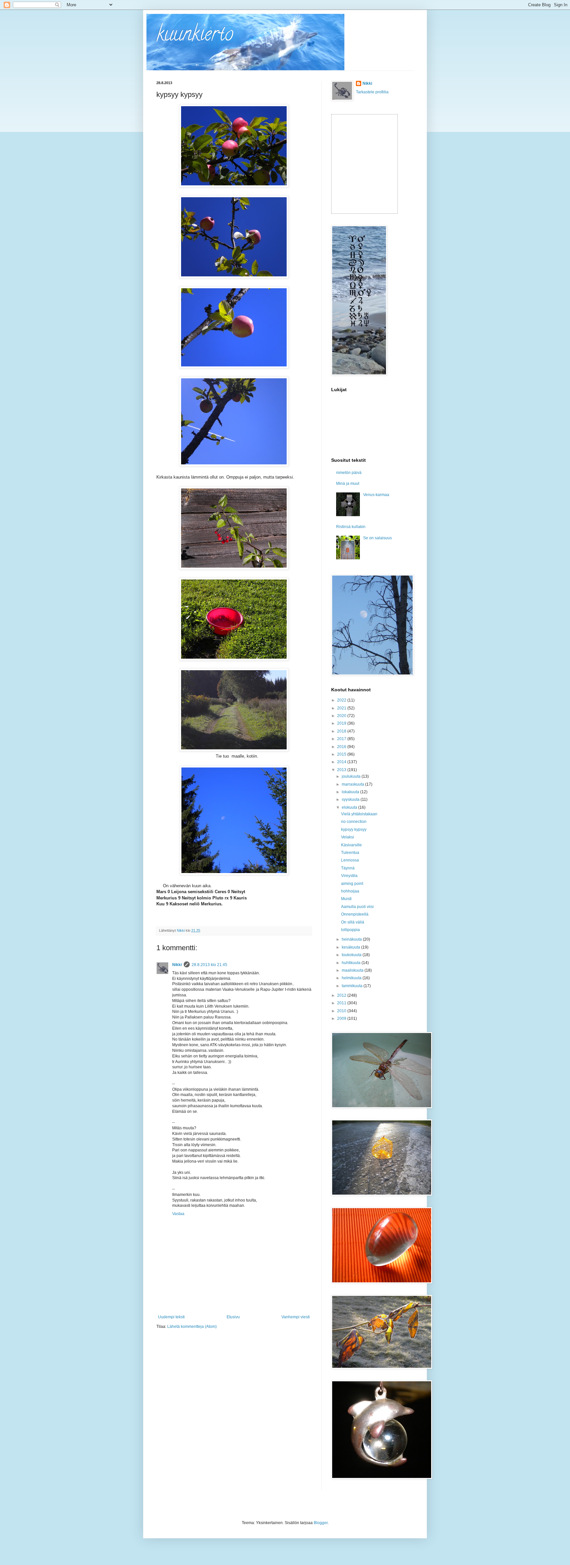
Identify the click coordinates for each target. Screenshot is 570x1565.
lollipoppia (350, 929)
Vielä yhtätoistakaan (359, 814)
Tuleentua (350, 852)
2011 (342, 1003)
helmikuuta (352, 978)
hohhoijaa (350, 891)
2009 (342, 1018)
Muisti (346, 898)
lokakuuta (351, 792)
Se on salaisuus (377, 538)
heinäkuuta (352, 939)
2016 (342, 746)
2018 (342, 731)
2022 (342, 700)
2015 (342, 754)
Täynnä (348, 868)
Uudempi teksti (171, 1317)
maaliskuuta (353, 970)
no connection (353, 821)
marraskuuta (353, 784)
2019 (342, 723)
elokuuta (350, 807)
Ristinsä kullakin (350, 526)
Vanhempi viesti (295, 1317)
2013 (342, 769)
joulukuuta (352, 776)
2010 (342, 1011)
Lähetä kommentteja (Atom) (192, 1326)
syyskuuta (351, 799)
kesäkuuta (351, 947)
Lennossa (350, 860)
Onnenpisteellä (354, 914)
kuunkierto (194, 35)
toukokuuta (352, 955)
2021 (342, 708)
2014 (342, 762)
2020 (342, 715)
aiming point (352, 883)
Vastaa (178, 1213)
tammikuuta (353, 986)
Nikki (177, 964)
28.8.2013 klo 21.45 (209, 964)
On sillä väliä (352, 922)
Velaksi (347, 837)
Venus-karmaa (376, 494)
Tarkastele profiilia (372, 92)
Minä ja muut (347, 483)
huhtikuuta (352, 962)
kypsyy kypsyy (353, 829)
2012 (342, 995)
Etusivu (233, 1317)
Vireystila (349, 875)
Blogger (321, 1522)
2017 (342, 738)
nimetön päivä (349, 472)
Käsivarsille (351, 845)
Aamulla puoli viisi (357, 906)
